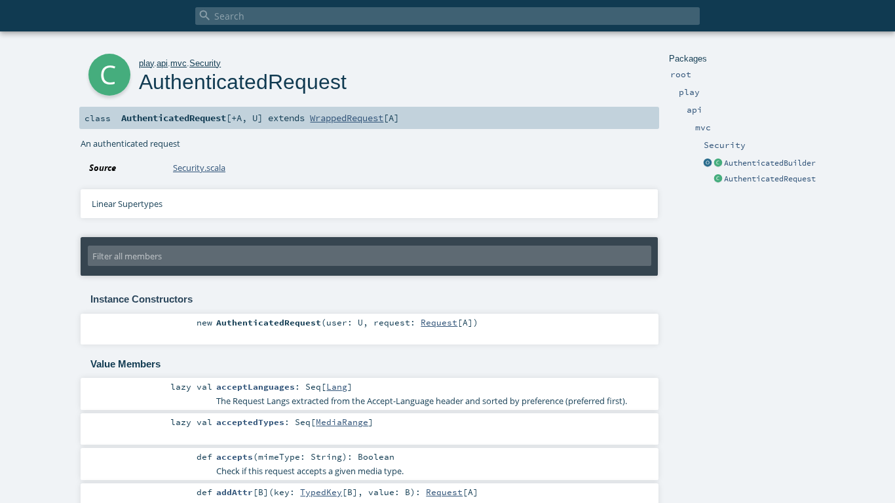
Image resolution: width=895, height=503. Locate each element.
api (162, 63)
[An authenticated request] (718, 179)
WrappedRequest (346, 118)
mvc (178, 63)
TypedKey (321, 492)
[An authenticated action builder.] (718, 163)
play (146, 63)
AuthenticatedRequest (770, 178)
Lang (336, 386)
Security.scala (199, 168)
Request (439, 322)
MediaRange (342, 422)
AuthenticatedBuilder (770, 163)
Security (205, 63)
